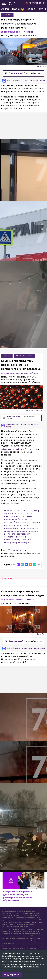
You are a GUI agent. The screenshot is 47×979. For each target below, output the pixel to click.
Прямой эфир (37, 3)
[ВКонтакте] (26, 564)
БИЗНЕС (7, 356)
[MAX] (18, 564)
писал (16, 550)
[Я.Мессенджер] (34, 564)
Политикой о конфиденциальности (21, 967)
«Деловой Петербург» (13, 449)
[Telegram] (22, 564)
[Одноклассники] (30, 564)
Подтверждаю (11, 974)
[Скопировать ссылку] (38, 564)
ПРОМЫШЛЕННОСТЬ (24, 356)
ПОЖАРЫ (7, 14)
